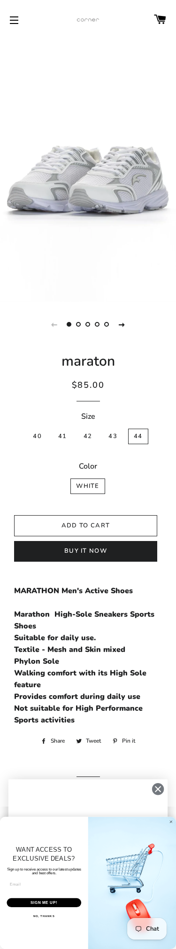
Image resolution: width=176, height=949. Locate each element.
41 (62, 436)
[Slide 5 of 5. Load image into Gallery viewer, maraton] (107, 324)
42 (88, 436)
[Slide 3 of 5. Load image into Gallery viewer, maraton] (88, 324)
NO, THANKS (44, 916)
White (87, 486)
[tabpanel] (88, 170)
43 (112, 436)
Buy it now (85, 551)
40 (37, 436)
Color (88, 466)
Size (88, 416)
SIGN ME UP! (44, 902)
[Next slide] (122, 324)
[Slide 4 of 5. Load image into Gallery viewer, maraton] (97, 324)
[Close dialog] (158, 789)
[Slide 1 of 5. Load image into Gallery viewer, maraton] (69, 324)
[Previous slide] (54, 324)
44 (138, 436)
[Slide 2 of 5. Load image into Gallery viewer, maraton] (79, 324)
